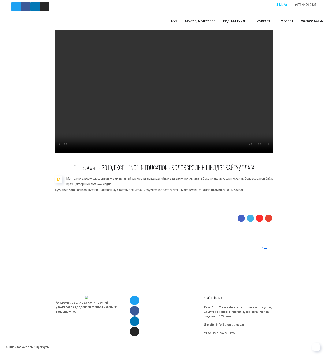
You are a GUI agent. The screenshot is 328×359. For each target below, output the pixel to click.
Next (265, 247)
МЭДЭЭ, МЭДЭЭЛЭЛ (200, 21)
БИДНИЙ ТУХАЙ (234, 21)
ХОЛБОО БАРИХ (312, 21)
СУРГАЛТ (263, 21)
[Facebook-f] (25, 6)
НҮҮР (173, 21)
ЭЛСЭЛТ (287, 21)
